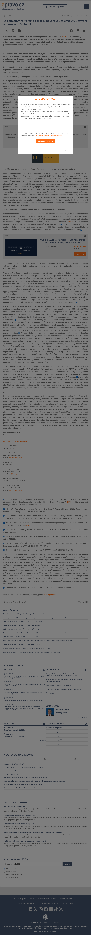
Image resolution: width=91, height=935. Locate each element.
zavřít (66, 150)
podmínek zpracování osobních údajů (49, 135)
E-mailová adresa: (28, 125)
